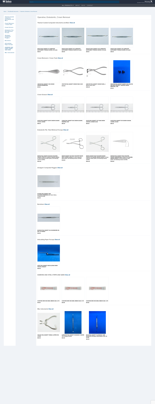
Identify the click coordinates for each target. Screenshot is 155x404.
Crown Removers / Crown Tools (9, 24)
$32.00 (39, 198)
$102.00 (39, 161)
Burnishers (8, 40)
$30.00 (63, 338)
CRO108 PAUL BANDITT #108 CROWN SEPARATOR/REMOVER (45, 85)
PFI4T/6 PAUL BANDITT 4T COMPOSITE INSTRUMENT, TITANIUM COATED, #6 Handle (47, 49)
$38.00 (39, 51)
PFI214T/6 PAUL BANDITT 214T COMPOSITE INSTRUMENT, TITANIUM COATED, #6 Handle (96, 49)
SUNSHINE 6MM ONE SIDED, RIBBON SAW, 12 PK (73, 301)
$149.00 (112, 161)
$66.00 (39, 123)
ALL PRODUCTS (67, 5)
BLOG (83, 5)
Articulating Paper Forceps (9, 44)
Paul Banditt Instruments (13, 11)
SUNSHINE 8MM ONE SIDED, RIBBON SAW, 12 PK (97, 301)
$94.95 (39, 338)
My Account (147, 1)
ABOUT (77, 5)
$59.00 (87, 123)
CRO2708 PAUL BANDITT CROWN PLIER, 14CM (72, 84)
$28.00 (39, 233)
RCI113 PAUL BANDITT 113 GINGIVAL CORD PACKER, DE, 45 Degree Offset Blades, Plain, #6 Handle (96, 336)
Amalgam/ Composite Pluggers (8, 36)
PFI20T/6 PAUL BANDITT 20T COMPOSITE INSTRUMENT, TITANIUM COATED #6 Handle (71, 49)
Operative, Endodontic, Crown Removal (28, 11)
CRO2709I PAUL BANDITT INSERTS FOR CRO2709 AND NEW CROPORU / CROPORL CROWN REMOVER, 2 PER (121, 85)
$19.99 (39, 302)
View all (72, 23)
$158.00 (88, 87)
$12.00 (112, 88)
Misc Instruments (9, 52)
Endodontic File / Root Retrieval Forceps (9, 31)
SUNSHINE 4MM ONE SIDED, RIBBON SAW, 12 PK (48, 301)
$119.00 (63, 160)
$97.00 (39, 87)
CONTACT (90, 5)
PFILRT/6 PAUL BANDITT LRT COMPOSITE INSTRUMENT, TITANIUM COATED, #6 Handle (120, 49)
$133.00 (63, 85)
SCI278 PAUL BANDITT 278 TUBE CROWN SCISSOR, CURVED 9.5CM (95, 121)
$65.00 (63, 123)
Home (5, 11)
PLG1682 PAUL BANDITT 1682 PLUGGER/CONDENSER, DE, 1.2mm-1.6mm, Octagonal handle (47, 195)
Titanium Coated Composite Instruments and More (9, 18)
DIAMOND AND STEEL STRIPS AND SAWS (9, 48)
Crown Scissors (9, 27)
